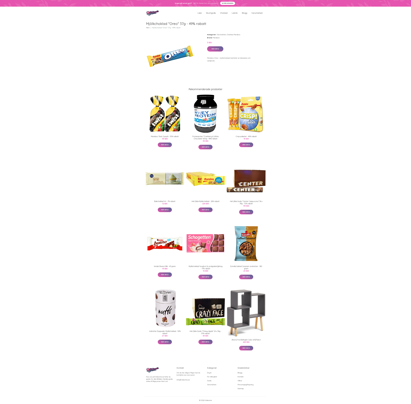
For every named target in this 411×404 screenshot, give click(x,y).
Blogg (244, 13)
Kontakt (240, 377)
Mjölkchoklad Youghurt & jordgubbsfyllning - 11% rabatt (205, 267)
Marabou (237, 35)
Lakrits (235, 13)
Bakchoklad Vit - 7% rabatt (164, 201)
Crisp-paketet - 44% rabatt (246, 136)
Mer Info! (215, 49)
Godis (209, 381)
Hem (148, 28)
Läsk (200, 13)
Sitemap (241, 389)
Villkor (240, 381)
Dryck (209, 373)
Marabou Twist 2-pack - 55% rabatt (165, 136)
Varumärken (257, 13)
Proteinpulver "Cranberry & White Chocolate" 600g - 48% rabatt (205, 137)
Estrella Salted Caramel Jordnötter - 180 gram (246, 267)
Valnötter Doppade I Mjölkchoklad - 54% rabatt (165, 332)
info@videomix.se (183, 380)
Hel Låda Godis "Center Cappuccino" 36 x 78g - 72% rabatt (246, 202)
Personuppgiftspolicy (246, 385)
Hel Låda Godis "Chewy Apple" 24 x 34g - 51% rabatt (205, 332)
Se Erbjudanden (227, 3)
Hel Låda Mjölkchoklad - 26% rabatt (206, 201)
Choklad (223, 13)
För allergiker (212, 377)
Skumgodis (211, 13)
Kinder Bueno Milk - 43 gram (165, 266)
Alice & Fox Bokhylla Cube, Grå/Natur (246, 340)
